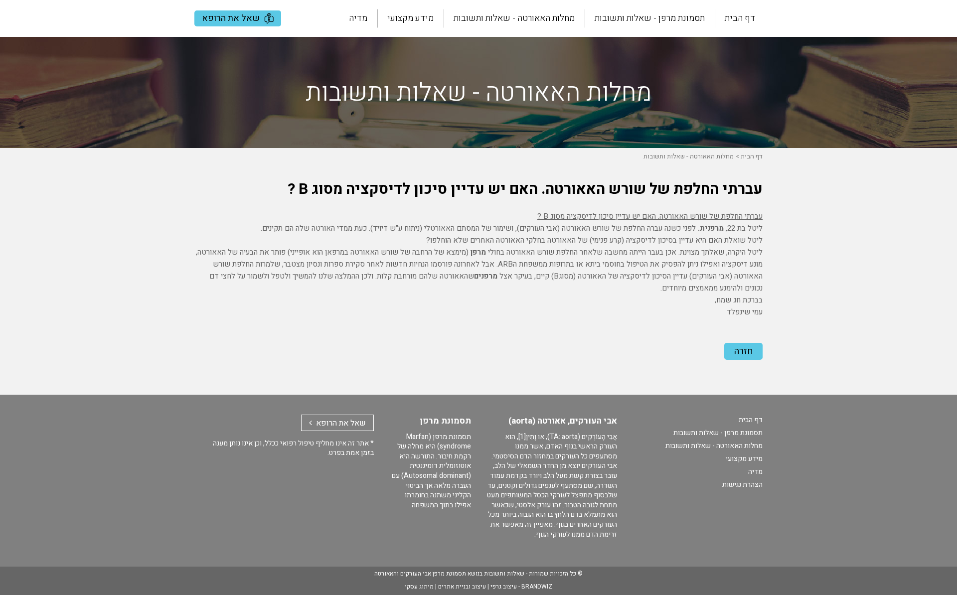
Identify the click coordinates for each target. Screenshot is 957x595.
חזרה (743, 351)
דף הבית (740, 18)
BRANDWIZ (536, 586)
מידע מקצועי (410, 18)
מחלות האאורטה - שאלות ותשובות (514, 18)
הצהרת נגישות (742, 484)
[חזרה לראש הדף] (940, 583)
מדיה (358, 18)
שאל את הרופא (232, 18)
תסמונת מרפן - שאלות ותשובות (650, 18)
